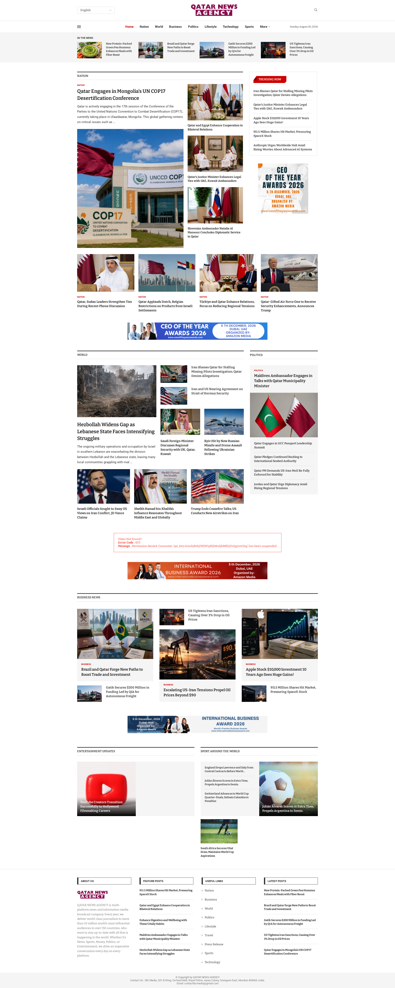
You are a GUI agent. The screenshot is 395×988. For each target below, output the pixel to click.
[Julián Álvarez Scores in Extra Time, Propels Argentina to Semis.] (288, 789)
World (159, 27)
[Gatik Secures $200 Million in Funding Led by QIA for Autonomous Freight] (212, 50)
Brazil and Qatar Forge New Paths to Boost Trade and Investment (181, 47)
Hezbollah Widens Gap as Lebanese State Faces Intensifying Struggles (116, 431)
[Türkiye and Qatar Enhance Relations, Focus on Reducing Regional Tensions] (228, 281)
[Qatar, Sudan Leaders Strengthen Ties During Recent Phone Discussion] (105, 281)
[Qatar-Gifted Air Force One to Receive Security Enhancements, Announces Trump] (289, 283)
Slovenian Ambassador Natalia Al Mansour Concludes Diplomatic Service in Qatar (214, 232)
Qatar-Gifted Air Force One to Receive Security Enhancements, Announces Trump (288, 306)
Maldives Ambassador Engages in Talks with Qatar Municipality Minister (283, 380)
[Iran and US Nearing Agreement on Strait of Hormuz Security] (173, 396)
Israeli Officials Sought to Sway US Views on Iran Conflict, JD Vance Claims (102, 513)
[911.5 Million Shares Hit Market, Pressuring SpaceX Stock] (254, 693)
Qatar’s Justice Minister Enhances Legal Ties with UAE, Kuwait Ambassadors (280, 107)
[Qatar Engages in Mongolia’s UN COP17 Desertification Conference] (130, 166)
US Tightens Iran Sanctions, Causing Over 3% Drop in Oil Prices (209, 615)
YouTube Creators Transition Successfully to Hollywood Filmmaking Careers (101, 806)
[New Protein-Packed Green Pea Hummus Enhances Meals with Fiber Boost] (89, 50)
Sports (249, 27)
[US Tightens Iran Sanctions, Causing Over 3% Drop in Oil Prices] (273, 50)
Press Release (214, 944)
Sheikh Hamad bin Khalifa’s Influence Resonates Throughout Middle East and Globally (158, 513)
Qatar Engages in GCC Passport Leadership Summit (283, 445)
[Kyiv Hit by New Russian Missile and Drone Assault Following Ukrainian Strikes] (224, 432)
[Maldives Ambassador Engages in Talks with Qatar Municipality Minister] (284, 401)
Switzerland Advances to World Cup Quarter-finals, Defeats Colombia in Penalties (227, 797)
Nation (144, 27)
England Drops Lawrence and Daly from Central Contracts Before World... (229, 769)
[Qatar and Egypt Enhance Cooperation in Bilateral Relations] (215, 107)
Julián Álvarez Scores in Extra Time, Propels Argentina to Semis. (226, 782)
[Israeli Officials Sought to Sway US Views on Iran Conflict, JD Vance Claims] (103, 494)
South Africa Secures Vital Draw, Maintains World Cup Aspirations (217, 852)
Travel (209, 935)
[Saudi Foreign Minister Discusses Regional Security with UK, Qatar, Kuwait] (180, 432)
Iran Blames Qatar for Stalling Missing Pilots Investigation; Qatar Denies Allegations (283, 93)
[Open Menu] (79, 27)
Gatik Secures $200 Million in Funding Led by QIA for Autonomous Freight (127, 692)
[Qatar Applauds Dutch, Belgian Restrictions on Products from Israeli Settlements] (167, 283)
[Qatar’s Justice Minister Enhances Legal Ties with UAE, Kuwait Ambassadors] (215, 159)
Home (129, 27)
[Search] (316, 10)
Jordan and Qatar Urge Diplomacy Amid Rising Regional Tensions (280, 486)
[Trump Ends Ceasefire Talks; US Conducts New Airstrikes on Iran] (217, 492)
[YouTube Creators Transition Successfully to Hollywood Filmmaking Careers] (106, 789)
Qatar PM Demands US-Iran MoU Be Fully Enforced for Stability (282, 473)
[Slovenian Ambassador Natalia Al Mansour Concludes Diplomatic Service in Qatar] (215, 212)
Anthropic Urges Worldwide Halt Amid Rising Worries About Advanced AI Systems (282, 147)
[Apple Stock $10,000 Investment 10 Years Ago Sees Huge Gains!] (280, 645)
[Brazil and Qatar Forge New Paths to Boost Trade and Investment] (150, 50)
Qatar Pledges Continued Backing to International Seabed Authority (278, 459)
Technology (231, 27)
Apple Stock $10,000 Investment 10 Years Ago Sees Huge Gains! (281, 120)
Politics (193, 27)
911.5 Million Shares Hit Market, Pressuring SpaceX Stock (282, 134)
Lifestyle (211, 27)
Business (175, 27)
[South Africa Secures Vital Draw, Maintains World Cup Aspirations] (219, 838)
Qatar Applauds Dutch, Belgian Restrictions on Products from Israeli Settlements (165, 306)
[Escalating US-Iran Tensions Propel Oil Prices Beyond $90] (197, 665)
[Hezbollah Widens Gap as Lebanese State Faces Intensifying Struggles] (116, 415)
